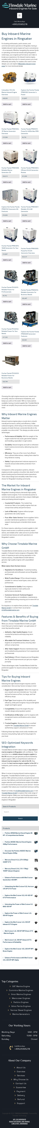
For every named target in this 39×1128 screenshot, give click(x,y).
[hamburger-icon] (19, 15)
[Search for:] (20, 812)
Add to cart (7, 104)
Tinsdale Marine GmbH (21, 725)
